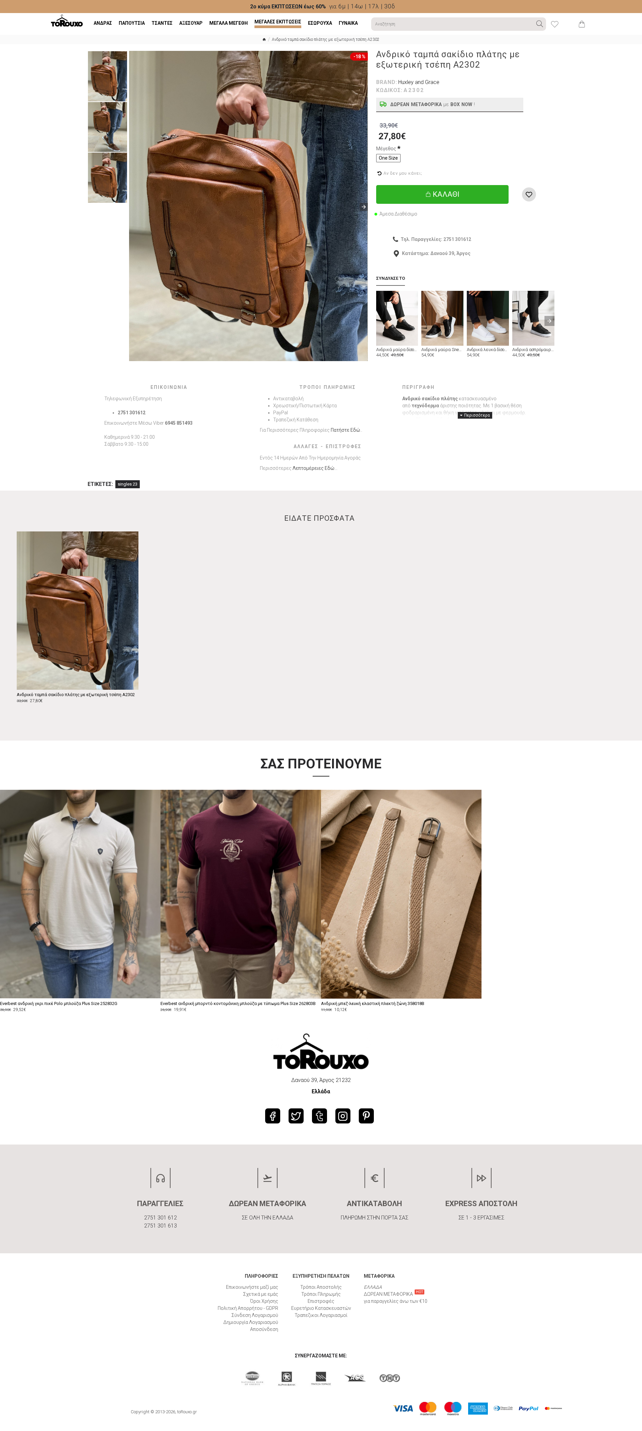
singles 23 (127, 484)
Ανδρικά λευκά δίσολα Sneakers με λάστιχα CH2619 (488, 349)
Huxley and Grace (418, 82)
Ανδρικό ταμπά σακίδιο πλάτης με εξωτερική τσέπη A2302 (76, 694)
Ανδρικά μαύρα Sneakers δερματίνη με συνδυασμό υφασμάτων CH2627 (442, 349)
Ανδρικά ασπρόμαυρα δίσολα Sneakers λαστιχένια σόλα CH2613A (533, 349)
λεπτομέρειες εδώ (313, 468)
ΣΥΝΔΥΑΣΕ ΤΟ (390, 278)
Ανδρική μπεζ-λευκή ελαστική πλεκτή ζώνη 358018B (372, 1003)
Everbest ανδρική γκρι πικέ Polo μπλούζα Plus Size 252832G (58, 1003)
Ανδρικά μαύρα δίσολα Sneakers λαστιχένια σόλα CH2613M (397, 349)
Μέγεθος (386, 148)
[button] (133, 207)
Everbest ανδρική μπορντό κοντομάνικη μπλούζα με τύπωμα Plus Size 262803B (238, 1003)
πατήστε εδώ (345, 430)
